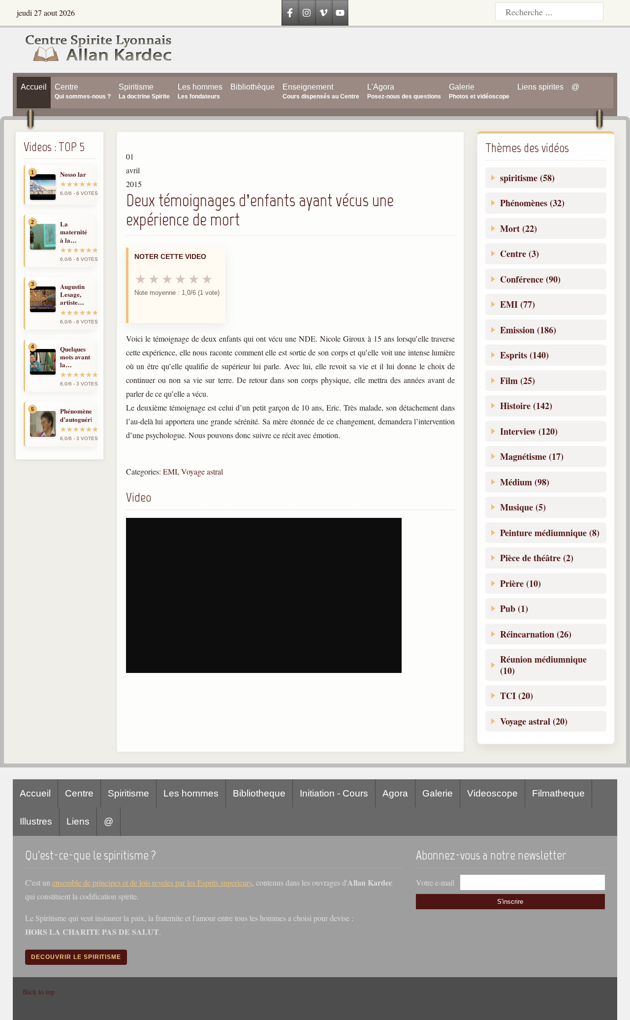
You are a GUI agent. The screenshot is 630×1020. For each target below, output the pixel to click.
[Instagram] (306, 13)
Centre (79, 793)
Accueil (35, 793)
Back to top (39, 991)
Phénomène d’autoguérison (76, 415)
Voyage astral (202, 471)
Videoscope (492, 793)
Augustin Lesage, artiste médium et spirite (74, 295)
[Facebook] (290, 13)
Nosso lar (73, 174)
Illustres (36, 821)
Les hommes (191, 793)
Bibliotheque (259, 793)
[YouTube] (340, 13)
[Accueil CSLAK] (93, 50)
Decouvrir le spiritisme (76, 957)
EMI (170, 471)
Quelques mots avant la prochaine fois (75, 357)
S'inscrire (510, 901)
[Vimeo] (323, 13)
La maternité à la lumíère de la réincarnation (76, 232)
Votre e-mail (435, 882)
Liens (78, 821)
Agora (395, 793)
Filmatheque (558, 793)
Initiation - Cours (334, 793)
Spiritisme (128, 793)
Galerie (437, 793)
